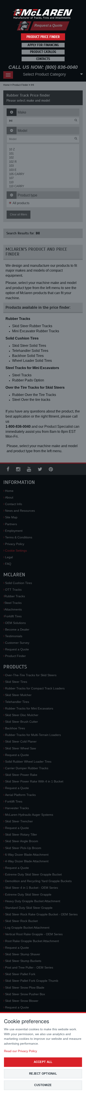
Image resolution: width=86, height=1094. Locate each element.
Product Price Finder (43, 37)
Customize (43, 1085)
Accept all (43, 1062)
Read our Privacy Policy (20, 1051)
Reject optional (43, 1073)
